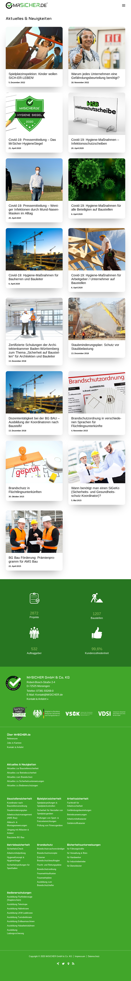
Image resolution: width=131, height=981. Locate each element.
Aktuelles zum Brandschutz (20, 777)
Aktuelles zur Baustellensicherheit (23, 768)
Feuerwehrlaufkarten (46, 873)
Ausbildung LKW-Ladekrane (20, 913)
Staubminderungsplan (17, 810)
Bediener (19, 892)
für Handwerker (74, 857)
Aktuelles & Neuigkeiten (21, 764)
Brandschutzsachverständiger (51, 849)
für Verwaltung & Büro (77, 853)
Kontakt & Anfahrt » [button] (37, 699)
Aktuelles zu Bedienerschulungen (22, 785)
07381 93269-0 (45, 690)
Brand (45, 844)
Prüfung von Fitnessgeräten (50, 825)
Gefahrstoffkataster (76, 823)
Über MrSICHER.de (19, 734)
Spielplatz (49, 798)
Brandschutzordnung (46, 869)
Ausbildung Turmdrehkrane (19, 917)
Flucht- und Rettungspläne (49, 865)
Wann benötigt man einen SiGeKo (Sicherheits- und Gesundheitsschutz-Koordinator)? (95, 491)
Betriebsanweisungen (77, 814)
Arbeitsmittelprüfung (16, 853)
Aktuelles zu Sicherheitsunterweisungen (25, 781)
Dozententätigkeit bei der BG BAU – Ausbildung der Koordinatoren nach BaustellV (34, 422)
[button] (123, 5)
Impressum (80, 956)
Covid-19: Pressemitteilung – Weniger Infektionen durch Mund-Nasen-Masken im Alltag (34, 209)
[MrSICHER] (27, 5)
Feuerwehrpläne (44, 878)
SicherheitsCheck (15, 849)
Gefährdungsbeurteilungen (79, 810)
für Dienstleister (74, 866)
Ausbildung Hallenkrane (18, 908)
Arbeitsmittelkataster (76, 819)
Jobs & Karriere (14, 743)
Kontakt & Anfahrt (15, 747)
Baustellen (19, 798)
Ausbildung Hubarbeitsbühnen (21, 925)
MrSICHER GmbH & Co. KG (48, 677)
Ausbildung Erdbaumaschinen (21, 921)
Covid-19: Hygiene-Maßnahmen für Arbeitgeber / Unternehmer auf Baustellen (96, 279)
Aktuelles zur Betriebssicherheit (21, 773)
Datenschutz (94, 956)
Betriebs (18, 844)
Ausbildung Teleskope (17, 904)
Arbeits (78, 798)
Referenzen (12, 738)
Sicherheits (83, 844)
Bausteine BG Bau (15, 837)
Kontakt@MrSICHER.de (49, 694)
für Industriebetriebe (76, 861)
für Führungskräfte (75, 849)
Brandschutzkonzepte (47, 853)
